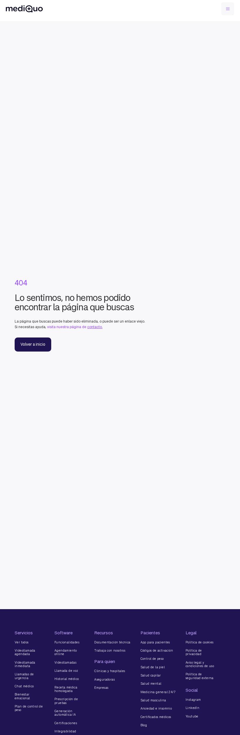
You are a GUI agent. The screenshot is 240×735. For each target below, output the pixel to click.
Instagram (193, 699)
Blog (143, 725)
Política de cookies (200, 642)
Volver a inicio (32, 344)
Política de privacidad (194, 652)
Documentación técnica (112, 642)
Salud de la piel (152, 667)
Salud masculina (153, 700)
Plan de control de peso (29, 708)
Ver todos (22, 642)
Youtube (192, 716)
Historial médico (66, 679)
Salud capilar (150, 675)
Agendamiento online (65, 652)
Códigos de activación (156, 650)
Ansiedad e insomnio (156, 708)
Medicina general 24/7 (158, 692)
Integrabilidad (65, 731)
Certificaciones (65, 723)
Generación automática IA (65, 713)
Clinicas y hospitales (109, 671)
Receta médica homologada (65, 689)
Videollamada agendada (25, 652)
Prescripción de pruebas (66, 701)
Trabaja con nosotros (109, 650)
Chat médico (24, 686)
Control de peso (152, 658)
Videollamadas (65, 662)
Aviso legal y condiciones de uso (200, 664)
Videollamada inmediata (25, 664)
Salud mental (151, 683)
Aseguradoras (104, 679)
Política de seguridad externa (200, 676)
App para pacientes (155, 642)
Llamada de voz (66, 670)
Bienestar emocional (22, 696)
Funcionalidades (66, 642)
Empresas (101, 687)
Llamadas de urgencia (24, 676)
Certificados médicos (155, 717)
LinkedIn (192, 708)
